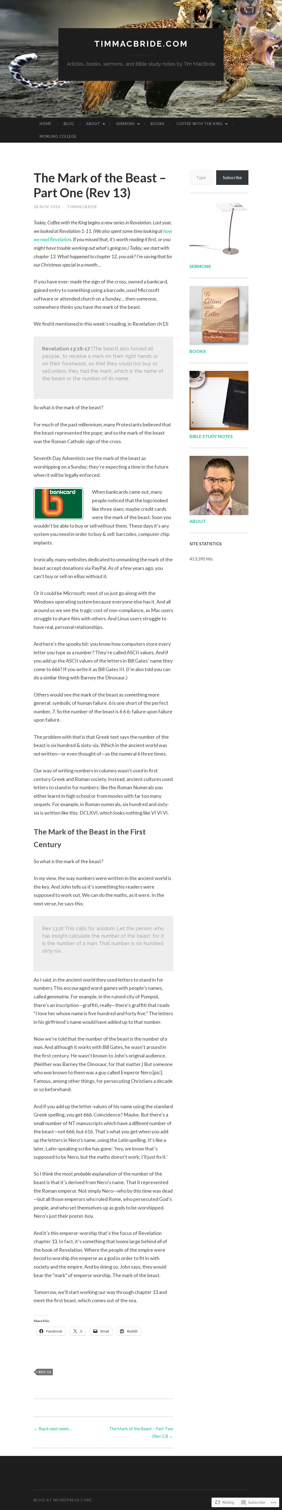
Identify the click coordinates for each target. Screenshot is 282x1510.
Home (45, 123)
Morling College (58, 136)
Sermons (125, 123)
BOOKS (197, 351)
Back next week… (53, 1428)
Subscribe (232, 177)
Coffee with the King (200, 123)
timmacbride (82, 206)
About (93, 123)
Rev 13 (45, 1372)
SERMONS (200, 266)
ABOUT (197, 521)
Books (157, 123)
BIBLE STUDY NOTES (211, 436)
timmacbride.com (141, 44)
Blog (69, 123)
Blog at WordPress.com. (63, 1500)
